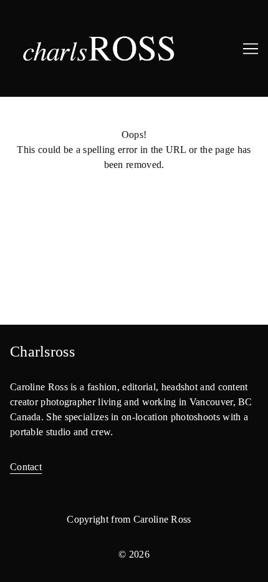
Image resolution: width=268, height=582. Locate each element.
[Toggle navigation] (250, 48)
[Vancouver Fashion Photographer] (134, 48)
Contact (26, 466)
